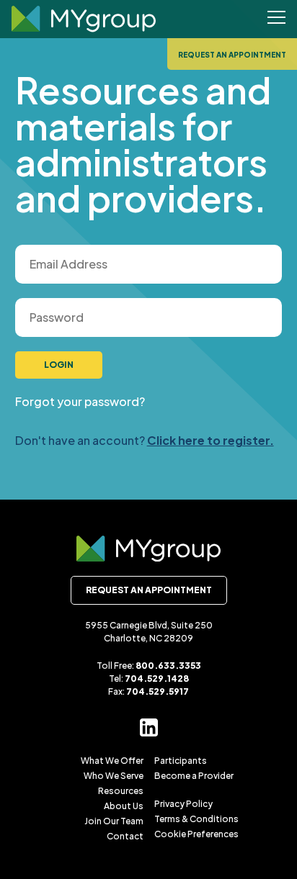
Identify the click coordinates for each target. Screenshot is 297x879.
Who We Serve (113, 775)
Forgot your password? (80, 401)
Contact (125, 836)
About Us (123, 806)
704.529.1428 (157, 678)
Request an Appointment (232, 54)
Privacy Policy (183, 803)
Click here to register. (210, 440)
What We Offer (112, 760)
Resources (120, 790)
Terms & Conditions (196, 818)
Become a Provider (194, 775)
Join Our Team (113, 821)
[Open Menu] (276, 19)
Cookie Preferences (196, 834)
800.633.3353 (168, 665)
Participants (180, 760)
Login (59, 364)
